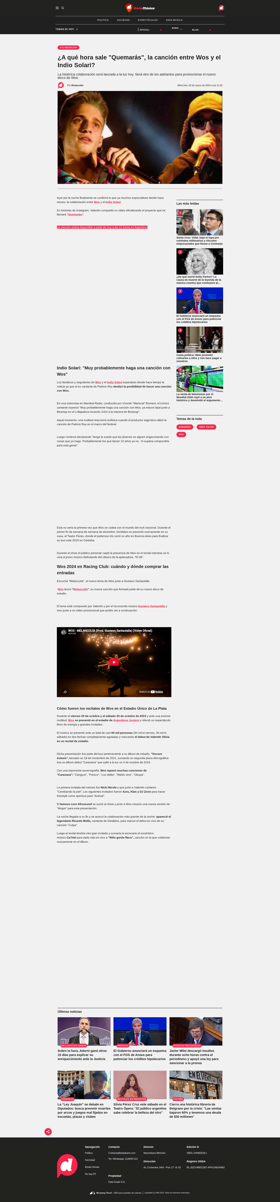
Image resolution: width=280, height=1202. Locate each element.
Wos (71, 720)
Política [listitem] (103, 20)
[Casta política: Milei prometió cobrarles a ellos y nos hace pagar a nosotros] (199, 340)
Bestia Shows (92, 1167)
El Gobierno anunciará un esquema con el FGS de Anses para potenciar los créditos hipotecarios (139, 1055)
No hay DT (90, 1174)
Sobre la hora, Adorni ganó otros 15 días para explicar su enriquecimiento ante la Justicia (82, 1055)
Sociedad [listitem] (123, 20)
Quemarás (185, 427)
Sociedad (90, 1160)
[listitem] (156, 28)
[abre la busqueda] (62, 8)
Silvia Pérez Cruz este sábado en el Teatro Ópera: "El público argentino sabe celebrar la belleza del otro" (139, 1108)
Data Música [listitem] (174, 20)
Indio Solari (114, 382)
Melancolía (80, 589)
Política (89, 1153)
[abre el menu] (57, 8)
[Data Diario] (221, 8)
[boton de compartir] (48, 1131)
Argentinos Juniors (126, 720)
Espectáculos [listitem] (148, 20)
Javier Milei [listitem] (130, 29)
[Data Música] (140, 8)
